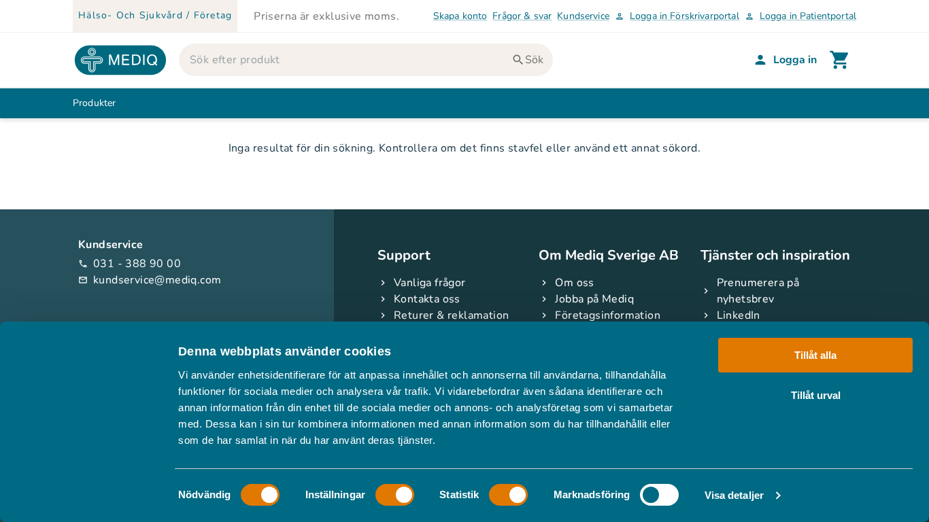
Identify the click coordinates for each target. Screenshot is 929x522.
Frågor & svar (522, 16)
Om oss (574, 282)
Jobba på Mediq (594, 299)
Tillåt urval (816, 394)
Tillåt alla (815, 355)
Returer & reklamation (451, 315)
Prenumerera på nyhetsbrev (758, 291)
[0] (840, 60)
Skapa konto (460, 16)
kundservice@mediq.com (149, 280)
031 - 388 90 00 (129, 263)
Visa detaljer (734, 495)
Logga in (795, 59)
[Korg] (840, 60)
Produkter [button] (94, 103)
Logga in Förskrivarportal (677, 16)
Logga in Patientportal (800, 16)
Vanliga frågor (430, 282)
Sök (534, 59)
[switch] (394, 495)
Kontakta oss (427, 299)
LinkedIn (738, 315)
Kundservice (583, 16)
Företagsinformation (607, 315)
